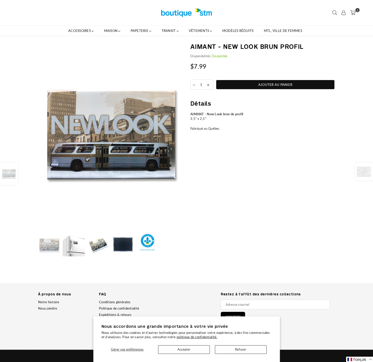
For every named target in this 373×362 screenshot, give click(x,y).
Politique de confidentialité (119, 308)
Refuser (240, 349)
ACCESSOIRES (80, 31)
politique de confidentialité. (197, 337)
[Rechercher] (334, 12)
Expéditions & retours (115, 315)
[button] (360, 359)
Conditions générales (114, 302)
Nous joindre (47, 308)
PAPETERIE (140, 31)
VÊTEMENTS (199, 31)
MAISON (111, 31)
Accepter (184, 349)
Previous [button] (42, 136)
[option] (110, 136)
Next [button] (178, 136)
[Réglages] (343, 12)
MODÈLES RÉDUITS (238, 31)
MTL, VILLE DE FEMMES (283, 31)
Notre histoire (48, 302)
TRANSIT (169, 31)
